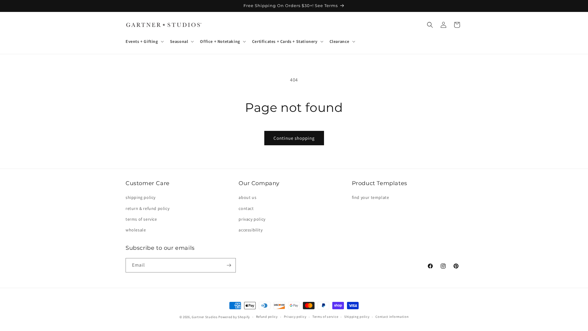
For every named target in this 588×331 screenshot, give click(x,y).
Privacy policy (295, 316)
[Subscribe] (229, 265)
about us (247, 197)
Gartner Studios (205, 317)
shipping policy (141, 197)
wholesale (136, 230)
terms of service (141, 219)
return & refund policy (147, 208)
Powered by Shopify (234, 317)
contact (246, 208)
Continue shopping (294, 138)
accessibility (250, 230)
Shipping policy (357, 316)
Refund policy (267, 316)
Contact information (392, 316)
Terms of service (325, 316)
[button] (144, 41)
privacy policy (252, 219)
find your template (370, 197)
